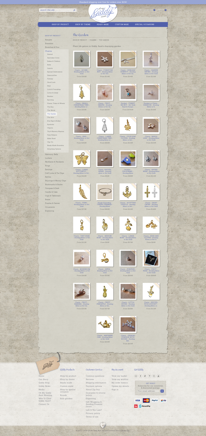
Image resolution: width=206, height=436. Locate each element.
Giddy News (44, 386)
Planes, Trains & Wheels (56, 103)
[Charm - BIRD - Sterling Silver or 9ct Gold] (81, 125)
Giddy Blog (44, 382)
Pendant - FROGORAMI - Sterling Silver (128, 171)
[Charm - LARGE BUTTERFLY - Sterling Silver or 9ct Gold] (81, 158)
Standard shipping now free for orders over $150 (103, 2)
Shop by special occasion (67, 390)
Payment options (94, 386)
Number (50, 96)
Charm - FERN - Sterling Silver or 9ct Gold (81, 204)
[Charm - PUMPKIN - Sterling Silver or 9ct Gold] (128, 258)
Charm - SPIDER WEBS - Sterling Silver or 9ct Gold (151, 171)
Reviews (90, 379)
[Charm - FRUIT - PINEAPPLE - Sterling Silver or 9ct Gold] (104, 291)
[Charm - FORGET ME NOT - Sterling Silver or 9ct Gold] (104, 59)
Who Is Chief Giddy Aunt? (45, 399)
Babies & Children (53, 61)
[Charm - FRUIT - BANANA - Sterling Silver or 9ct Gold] (81, 291)
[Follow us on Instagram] (154, 376)
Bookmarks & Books (54, 184)
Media (41, 389)
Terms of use (92, 416)
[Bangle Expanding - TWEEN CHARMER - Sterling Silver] (104, 191)
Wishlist (150, 10)
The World (51, 110)
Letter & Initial (52, 93)
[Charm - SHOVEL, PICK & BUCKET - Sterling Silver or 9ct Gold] (151, 291)
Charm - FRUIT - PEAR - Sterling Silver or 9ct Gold (151, 271)
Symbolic (50, 124)
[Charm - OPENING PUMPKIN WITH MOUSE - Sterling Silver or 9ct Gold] (128, 324)
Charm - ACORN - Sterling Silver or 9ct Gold (81, 72)
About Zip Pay (93, 389)
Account (138, 10)
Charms (48, 51)
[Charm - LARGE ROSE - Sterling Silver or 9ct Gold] (128, 225)
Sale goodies (66, 398)
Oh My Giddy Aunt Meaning (45, 394)
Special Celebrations (54, 72)
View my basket (119, 376)
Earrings (48, 169)
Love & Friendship (54, 89)
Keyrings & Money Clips (55, 181)
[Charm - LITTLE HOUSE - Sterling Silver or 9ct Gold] (128, 291)
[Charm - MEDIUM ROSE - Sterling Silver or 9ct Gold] (104, 225)
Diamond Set (52, 75)
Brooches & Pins (52, 47)
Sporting (50, 100)
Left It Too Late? (94, 410)
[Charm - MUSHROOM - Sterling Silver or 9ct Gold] (81, 258)
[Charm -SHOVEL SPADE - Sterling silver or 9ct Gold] (104, 158)
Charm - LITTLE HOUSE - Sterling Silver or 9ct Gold (128, 304)
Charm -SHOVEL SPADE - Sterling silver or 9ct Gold (104, 171)
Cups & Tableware (53, 196)
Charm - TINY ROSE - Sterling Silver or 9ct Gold (81, 238)
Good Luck (51, 82)
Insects (50, 68)
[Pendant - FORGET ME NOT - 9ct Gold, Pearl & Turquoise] (128, 92)
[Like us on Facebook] (140, 376)
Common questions (95, 376)
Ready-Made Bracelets (55, 145)
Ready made (66, 382)
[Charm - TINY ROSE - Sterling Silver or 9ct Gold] (81, 225)
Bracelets (49, 43)
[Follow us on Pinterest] (149, 376)
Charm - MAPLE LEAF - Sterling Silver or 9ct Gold (151, 138)
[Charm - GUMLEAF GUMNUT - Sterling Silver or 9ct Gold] (128, 59)
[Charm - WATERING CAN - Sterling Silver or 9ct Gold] (104, 324)
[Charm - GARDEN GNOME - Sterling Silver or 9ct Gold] (151, 59)
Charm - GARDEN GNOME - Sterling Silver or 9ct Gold (151, 72)
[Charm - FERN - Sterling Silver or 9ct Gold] (81, 191)
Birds (49, 65)
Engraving (49, 211)
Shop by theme (67, 379)
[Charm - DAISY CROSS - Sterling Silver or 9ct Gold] (151, 191)
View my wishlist (120, 379)
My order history (120, 382)
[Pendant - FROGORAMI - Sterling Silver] (128, 158)
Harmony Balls (51, 154)
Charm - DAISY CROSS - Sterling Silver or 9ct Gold (151, 204)
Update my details (120, 386)
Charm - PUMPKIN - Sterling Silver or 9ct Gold (128, 271)
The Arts (50, 117)
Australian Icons (53, 58)
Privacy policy (93, 413)
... (105, 72)
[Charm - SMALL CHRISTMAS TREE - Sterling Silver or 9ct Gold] (81, 92)
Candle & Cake (51, 192)
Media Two (126, 431)
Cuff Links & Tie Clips (54, 173)
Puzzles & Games (52, 203)
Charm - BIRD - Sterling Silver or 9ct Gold (81, 138)
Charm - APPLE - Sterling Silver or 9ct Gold (105, 271)
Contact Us (44, 404)
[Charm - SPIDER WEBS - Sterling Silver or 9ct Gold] (151, 158)
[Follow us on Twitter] (145, 376)
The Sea (50, 107)
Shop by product (68, 376)
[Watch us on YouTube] (158, 376)
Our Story (43, 379)
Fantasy (50, 79)
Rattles (48, 177)
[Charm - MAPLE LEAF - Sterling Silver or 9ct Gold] (151, 125)
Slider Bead (51, 138)
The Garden (51, 114)
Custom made (66, 386)
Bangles (48, 40)
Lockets (48, 158)
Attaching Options (54, 149)
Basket (162, 10)
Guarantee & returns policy (95, 394)
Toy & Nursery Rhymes (55, 131)
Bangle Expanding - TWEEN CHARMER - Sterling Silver (105, 204)
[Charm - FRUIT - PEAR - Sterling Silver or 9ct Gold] (151, 258)
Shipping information (96, 382)
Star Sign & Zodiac (54, 121)
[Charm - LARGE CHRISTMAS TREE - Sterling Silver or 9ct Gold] (104, 125)
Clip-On (50, 142)
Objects (50, 128)
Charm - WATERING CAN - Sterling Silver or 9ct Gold (105, 337)
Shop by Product (80, 40)
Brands (63, 395)
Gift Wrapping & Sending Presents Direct (94, 404)
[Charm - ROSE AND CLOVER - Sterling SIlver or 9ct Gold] (151, 225)
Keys (49, 86)
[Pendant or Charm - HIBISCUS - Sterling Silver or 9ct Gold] (151, 92)
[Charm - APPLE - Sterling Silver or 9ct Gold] (104, 258)
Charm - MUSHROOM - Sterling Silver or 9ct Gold (81, 271)
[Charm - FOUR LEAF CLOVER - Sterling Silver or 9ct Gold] (128, 125)
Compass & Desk (52, 188)
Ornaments (50, 207)
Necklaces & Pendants (54, 162)
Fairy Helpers (52, 135)
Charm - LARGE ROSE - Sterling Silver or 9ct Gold (128, 238)
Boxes (47, 199)
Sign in (115, 389)
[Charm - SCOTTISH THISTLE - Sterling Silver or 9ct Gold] (128, 191)
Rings (47, 166)
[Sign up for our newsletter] (136, 376)
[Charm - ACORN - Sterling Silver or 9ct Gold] (81, 59)
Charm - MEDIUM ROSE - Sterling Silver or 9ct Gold (105, 238)
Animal (50, 54)
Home (41, 376)
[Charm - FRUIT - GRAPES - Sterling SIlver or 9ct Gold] (104, 92)
